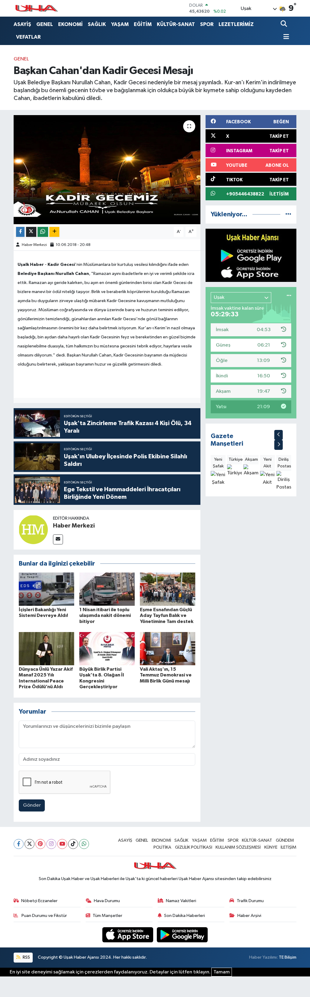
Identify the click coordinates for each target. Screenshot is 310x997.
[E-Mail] (58, 539)
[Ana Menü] (285, 37)
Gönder (32, 805)
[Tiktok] (73, 844)
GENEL (44, 24)
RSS (26, 957)
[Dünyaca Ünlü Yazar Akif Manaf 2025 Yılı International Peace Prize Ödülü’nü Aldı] (46, 648)
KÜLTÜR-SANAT (176, 24)
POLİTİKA (162, 847)
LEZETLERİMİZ (236, 24)
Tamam (221, 972)
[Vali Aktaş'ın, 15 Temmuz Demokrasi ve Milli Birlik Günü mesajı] (167, 648)
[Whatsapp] (84, 844)
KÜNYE (270, 847)
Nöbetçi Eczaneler (39, 901)
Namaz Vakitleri (181, 901)
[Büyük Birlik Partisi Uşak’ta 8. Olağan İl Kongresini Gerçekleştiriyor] (107, 648)
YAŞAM (120, 24)
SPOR (206, 24)
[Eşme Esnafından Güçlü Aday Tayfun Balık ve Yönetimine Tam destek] (167, 589)
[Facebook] (19, 844)
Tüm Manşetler (107, 915)
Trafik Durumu (250, 901)
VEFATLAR (28, 37)
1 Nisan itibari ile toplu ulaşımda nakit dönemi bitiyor (105, 615)
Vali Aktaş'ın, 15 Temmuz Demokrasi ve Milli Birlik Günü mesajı (166, 675)
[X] (30, 844)
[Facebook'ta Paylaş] (20, 232)
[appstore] (128, 934)
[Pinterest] (40, 844)
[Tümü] (288, 214)
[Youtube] (62, 844)
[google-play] (182, 934)
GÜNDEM (285, 840)
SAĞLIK (97, 24)
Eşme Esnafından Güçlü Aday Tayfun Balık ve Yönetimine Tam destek (166, 615)
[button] (278, 435)
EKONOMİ (70, 24)
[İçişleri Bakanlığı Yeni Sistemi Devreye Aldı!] (46, 589)
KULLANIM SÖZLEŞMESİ (238, 847)
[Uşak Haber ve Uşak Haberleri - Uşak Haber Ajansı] (36, 8)
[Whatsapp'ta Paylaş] (43, 232)
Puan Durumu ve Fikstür (44, 915)
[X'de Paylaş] (31, 232)
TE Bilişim (287, 957)
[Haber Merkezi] (33, 529)
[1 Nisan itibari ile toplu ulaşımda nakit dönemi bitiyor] (107, 589)
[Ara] (284, 24)
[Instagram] (51, 844)
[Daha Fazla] (54, 232)
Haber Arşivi (249, 915)
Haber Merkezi (34, 245)
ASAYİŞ (22, 24)
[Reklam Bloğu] (251, 255)
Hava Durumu (107, 901)
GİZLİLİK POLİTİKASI (193, 847)
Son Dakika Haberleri (184, 915)
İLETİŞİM (288, 847)
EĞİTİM (143, 24)
